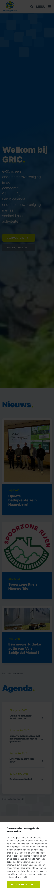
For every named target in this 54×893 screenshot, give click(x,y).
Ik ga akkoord (20, 884)
